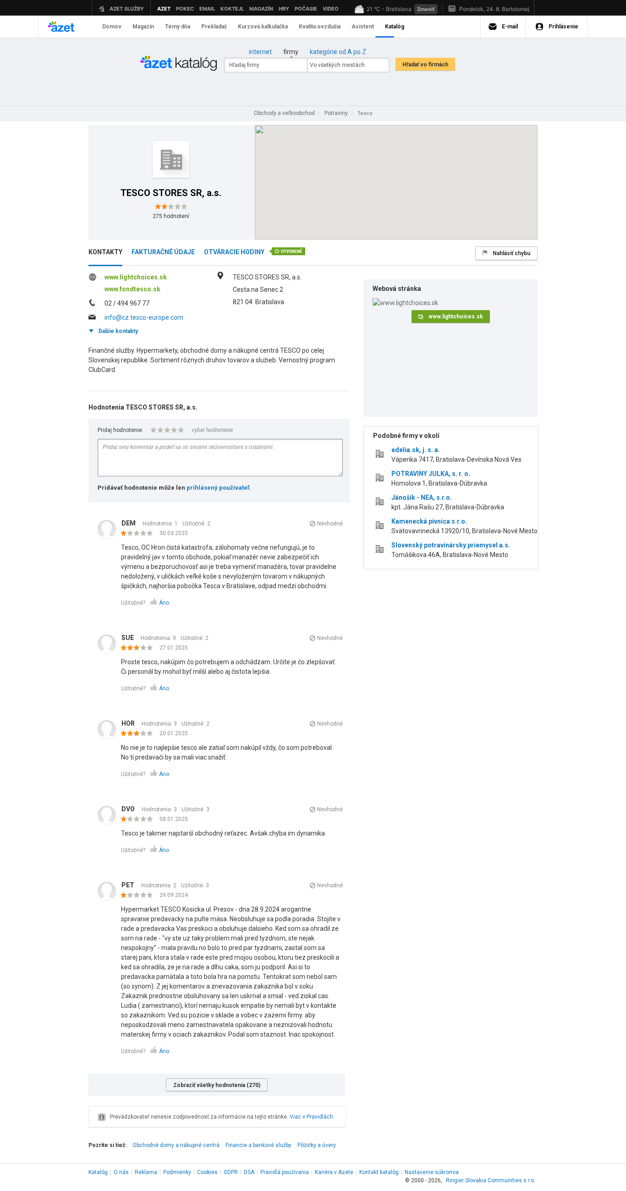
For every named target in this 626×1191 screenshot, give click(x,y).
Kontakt (379, 1172)
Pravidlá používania (284, 1172)
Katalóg (98, 1172)
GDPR (231, 1172)
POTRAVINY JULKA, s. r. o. (430, 473)
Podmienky (177, 1172)
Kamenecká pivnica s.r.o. (429, 521)
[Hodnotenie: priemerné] (139, 648)
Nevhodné (330, 523)
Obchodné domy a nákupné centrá (176, 1145)
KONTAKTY (105, 252)
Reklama (146, 1172)
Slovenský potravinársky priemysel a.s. (450, 545)
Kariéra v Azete (334, 1172)
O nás (121, 1172)
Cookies (207, 1172)
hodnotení (171, 216)
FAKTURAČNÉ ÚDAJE (163, 252)
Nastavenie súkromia (432, 1172)
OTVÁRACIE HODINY (234, 252)
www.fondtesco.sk (132, 289)
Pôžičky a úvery (316, 1145)
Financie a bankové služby (258, 1145)
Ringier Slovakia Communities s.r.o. (490, 1180)
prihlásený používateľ (218, 487)
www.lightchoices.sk (135, 277)
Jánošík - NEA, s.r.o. (421, 497)
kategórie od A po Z (338, 51)
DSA (249, 1172)
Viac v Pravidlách (311, 1117)
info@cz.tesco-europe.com (143, 317)
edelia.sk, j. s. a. (415, 449)
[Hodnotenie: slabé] (139, 533)
